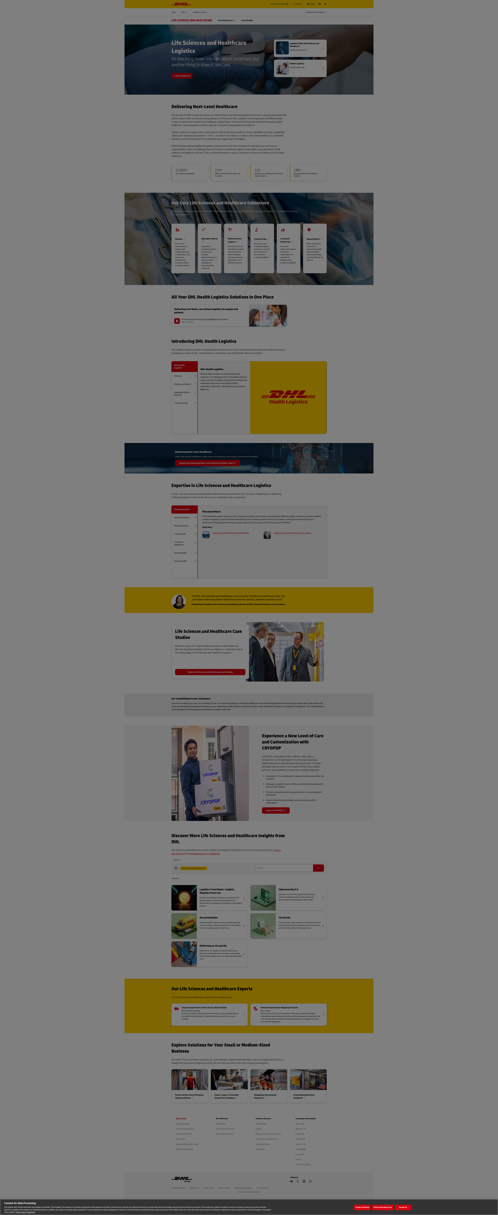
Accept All (403, 1207)
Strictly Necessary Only (383, 1207)
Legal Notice (30, 1212)
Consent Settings (362, 1207)
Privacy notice (20, 1212)
